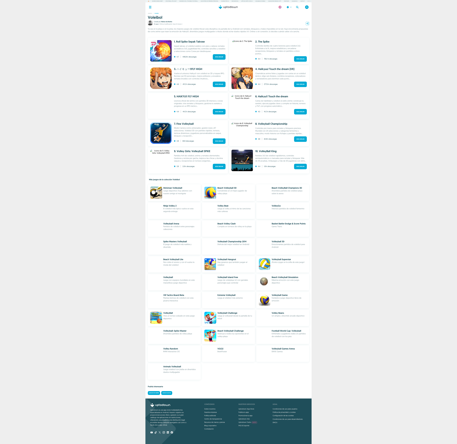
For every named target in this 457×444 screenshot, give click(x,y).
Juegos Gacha (166, 393)
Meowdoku (235, 1)
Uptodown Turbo (247, 422)
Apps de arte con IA (246, 1)
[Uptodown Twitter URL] (159, 432)
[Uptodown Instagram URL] (163, 432)
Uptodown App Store (246, 409)
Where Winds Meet (157, 1)
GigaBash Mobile (260, 1)
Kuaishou (294, 1)
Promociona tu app (245, 415)
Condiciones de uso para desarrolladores (288, 419)
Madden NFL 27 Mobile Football (188, 1)
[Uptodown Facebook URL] (171, 432)
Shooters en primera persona (209, 1)
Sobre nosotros (209, 409)
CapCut (302, 1)
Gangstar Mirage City (274, 1)
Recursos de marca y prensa (214, 422)
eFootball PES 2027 (171, 1)
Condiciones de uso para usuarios (285, 409)
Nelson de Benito (166, 22)
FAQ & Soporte (243, 425)
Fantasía (286, 1)
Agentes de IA (311, 1)
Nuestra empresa (210, 412)
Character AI (225, 1)
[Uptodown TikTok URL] (155, 432)
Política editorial (210, 415)
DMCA (275, 422)
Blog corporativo (210, 425)
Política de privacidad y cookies (284, 412)
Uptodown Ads (244, 419)
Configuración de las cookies (283, 415)
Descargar (219, 57)
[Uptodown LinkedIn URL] (167, 432)
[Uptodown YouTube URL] (151, 432)
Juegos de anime (154, 393)
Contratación (209, 429)
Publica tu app (243, 412)
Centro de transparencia (213, 419)
